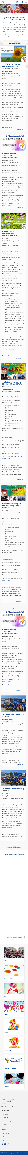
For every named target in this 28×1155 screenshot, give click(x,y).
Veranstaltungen (7, 1138)
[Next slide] (23, 9)
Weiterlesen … (19, 131)
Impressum (6, 1150)
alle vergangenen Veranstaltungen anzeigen (13, 864)
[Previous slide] (3, 9)
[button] (11, 13)
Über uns (5, 1134)
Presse (5, 1141)
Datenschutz (6, 1154)
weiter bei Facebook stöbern (13, 954)
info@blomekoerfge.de (9, 1124)
